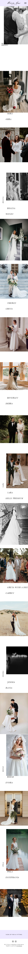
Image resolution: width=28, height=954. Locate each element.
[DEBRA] (6, 405)
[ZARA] (10, 494)
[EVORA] (6, 784)
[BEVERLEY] (12, 400)
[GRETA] (6, 310)
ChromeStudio (19, 945)
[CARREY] (7, 595)
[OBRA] (6, 121)
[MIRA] (10, 115)
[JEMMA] (11, 684)
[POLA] (10, 873)
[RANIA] (6, 690)
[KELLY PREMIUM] (11, 500)
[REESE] (10, 779)
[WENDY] (7, 216)
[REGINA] (11, 210)
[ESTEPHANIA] (9, 879)
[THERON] (11, 305)
